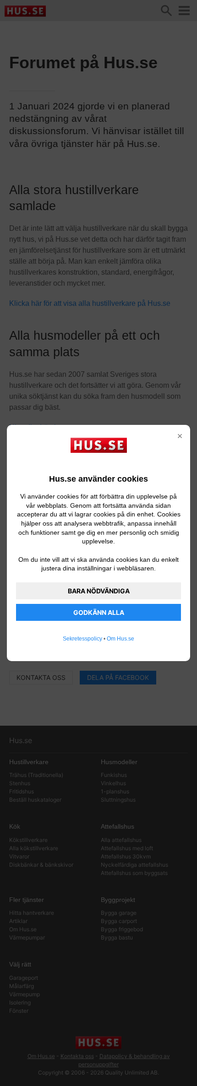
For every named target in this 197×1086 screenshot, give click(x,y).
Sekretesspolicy (82, 638)
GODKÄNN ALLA (98, 612)
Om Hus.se (120, 638)
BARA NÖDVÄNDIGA (99, 591)
